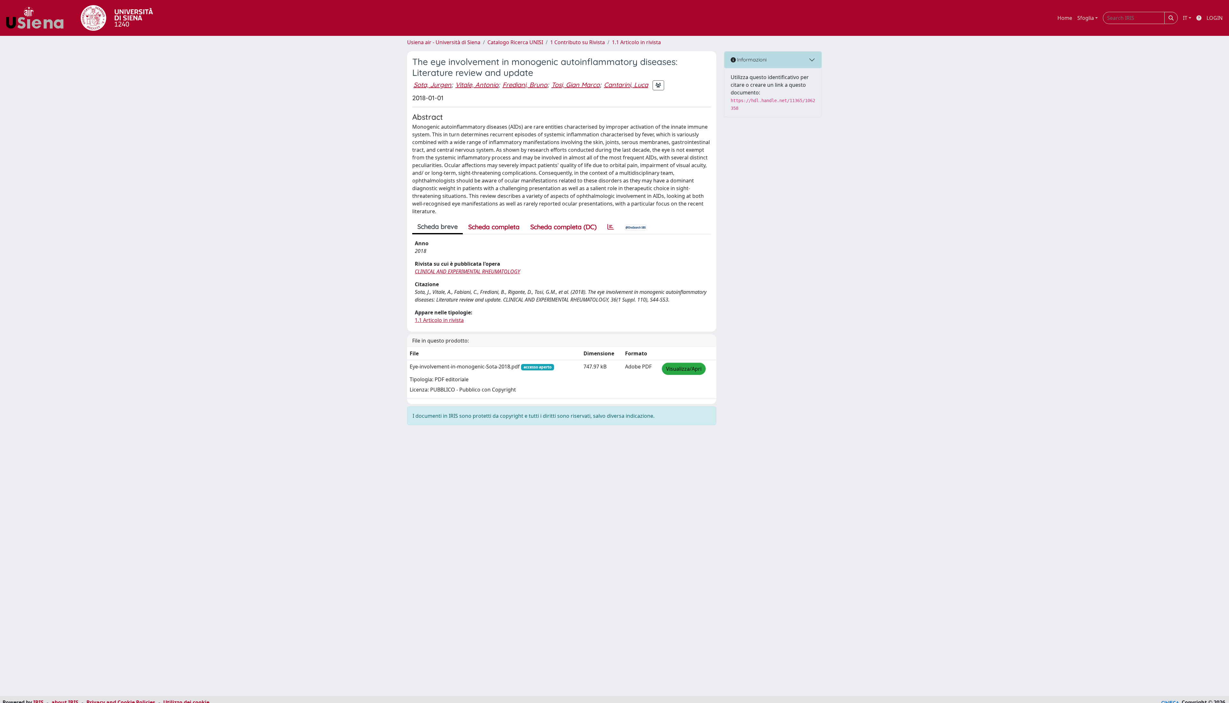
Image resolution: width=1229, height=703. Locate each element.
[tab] (610, 227)
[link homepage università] (117, 18)
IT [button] (1185, 17)
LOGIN (1215, 17)
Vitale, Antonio (476, 85)
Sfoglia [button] (1085, 17)
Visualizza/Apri (684, 368)
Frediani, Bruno (524, 85)
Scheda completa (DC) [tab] (563, 227)
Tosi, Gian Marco (575, 85)
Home (1064, 17)
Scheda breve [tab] (437, 226)
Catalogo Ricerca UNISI (515, 42)
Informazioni (751, 59)
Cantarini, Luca (626, 85)
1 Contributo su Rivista (577, 42)
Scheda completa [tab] (493, 227)
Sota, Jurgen (432, 85)
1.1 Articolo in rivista (636, 42)
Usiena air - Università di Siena (443, 42)
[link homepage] (37, 18)
